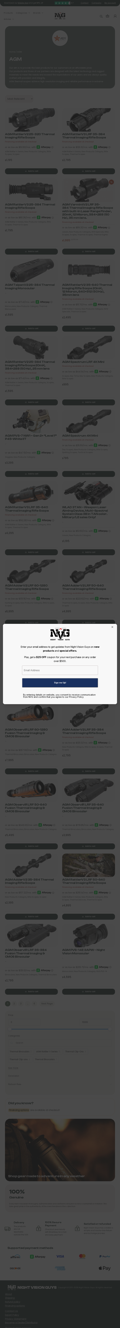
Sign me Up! (60, 683)
